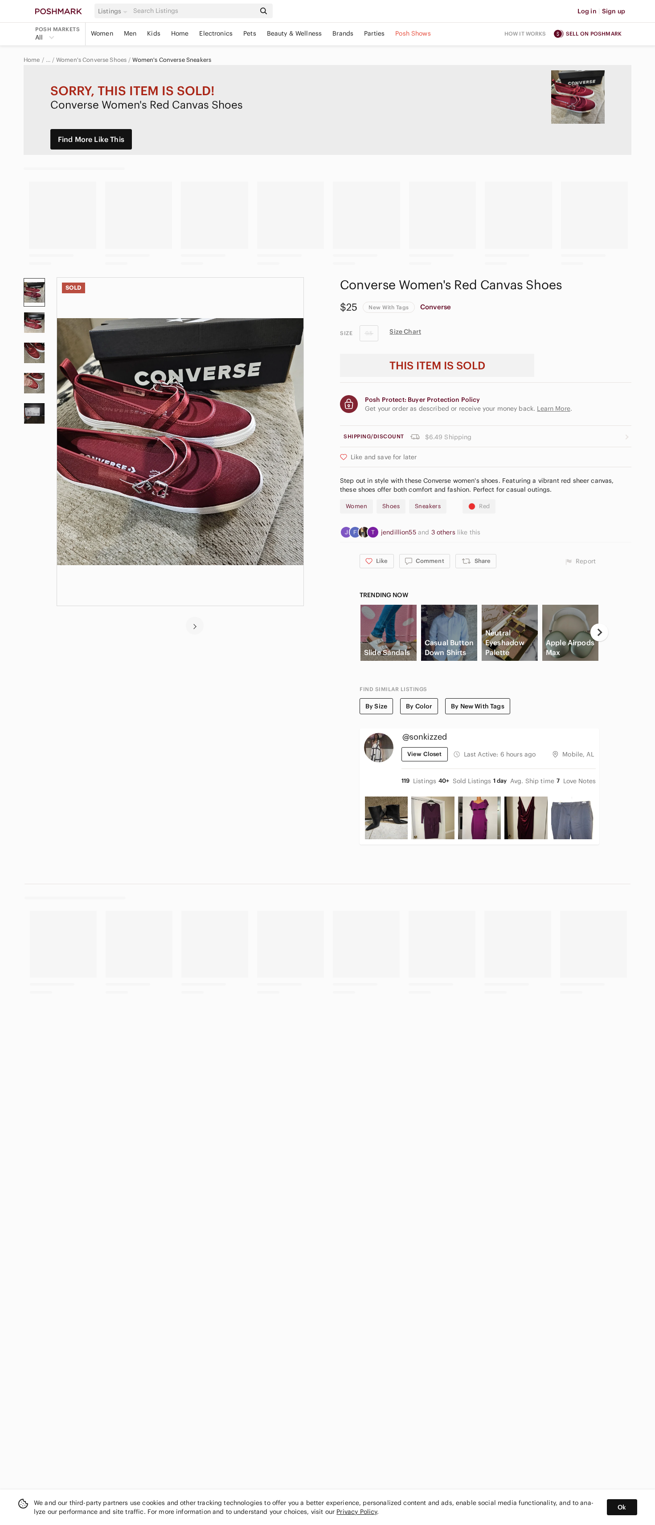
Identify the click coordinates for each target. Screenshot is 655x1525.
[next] (195, 626)
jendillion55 (399, 532)
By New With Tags (477, 706)
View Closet (424, 754)
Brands (342, 33)
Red (484, 506)
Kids (153, 33)
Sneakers (428, 506)
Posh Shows (413, 33)
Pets (249, 33)
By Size (376, 706)
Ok (622, 1507)
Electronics (216, 33)
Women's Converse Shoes (91, 60)
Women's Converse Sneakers (171, 60)
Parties (374, 33)
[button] (114, 11)
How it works (525, 33)
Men (130, 33)
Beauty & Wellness (294, 33)
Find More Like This (91, 139)
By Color (419, 706)
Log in (587, 11)
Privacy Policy (356, 1512)
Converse (435, 307)
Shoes (391, 506)
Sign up (613, 11)
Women (102, 33)
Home (180, 33)
